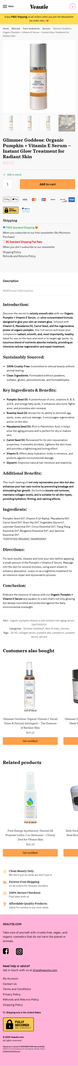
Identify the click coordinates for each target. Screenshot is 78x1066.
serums (43, 636)
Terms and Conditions (17, 989)
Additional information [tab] (18, 290)
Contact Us (10, 984)
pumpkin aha (44, 632)
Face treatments (31, 28)
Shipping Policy (12, 252)
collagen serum (27, 632)
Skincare (16, 28)
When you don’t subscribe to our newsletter (29, 247)
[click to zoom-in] (39, 76)
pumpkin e (58, 632)
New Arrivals (52, 628)
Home (6, 28)
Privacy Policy (11, 994)
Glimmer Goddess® (33, 628)
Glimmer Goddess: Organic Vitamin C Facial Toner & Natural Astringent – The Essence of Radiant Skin (30, 723)
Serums (46, 28)
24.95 (13, 632)
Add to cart (47, 184)
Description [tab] (11, 281)
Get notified (30, 741)
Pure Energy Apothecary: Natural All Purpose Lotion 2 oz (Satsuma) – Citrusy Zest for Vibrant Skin (30, 835)
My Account (10, 979)
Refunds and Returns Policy (19, 256)
